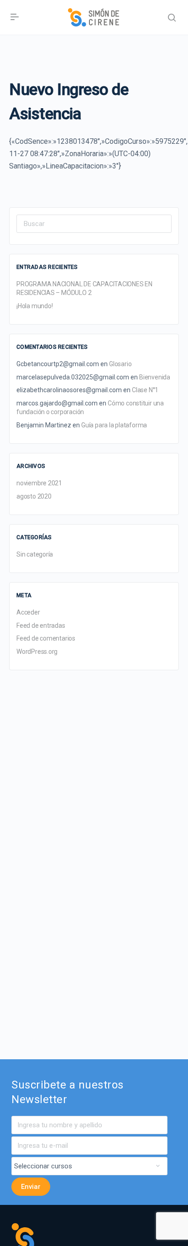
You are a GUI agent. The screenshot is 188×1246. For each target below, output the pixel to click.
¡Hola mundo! (34, 306)
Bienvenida (154, 377)
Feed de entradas (40, 625)
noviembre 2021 (39, 483)
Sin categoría (34, 554)
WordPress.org (36, 651)
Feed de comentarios (45, 638)
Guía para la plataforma (114, 425)
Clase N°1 (145, 390)
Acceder (28, 612)
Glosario (120, 364)
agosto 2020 (34, 496)
